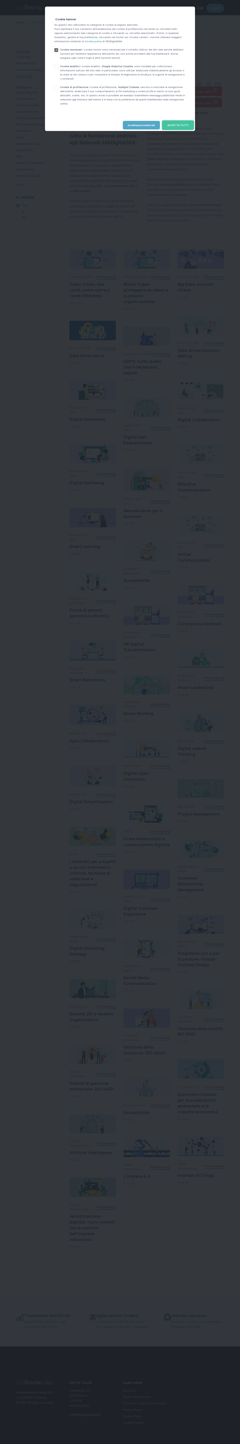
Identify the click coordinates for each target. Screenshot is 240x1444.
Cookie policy (93, 41)
